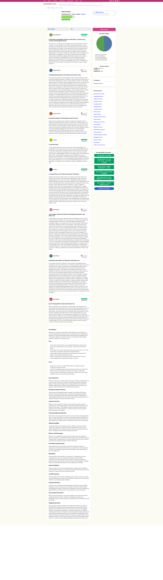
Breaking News (62, 0)
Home (45, 0)
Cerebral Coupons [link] (98, 132)
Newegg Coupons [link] (97, 106)
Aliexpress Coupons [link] (98, 98)
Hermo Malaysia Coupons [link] (99, 129)
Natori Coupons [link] (97, 111)
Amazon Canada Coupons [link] (99, 144)
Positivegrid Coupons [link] (98, 96)
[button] (104, 155)
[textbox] (80, 4)
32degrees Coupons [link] (98, 127)
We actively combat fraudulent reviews (104, 167)
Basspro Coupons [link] (98, 139)
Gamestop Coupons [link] (98, 109)
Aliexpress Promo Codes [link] (99, 93)
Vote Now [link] (83, 14)
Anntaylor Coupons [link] (98, 101)
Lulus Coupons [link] (97, 124)
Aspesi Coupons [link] (97, 114)
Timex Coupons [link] (97, 119)
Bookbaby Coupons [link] (98, 137)
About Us (49, 0)
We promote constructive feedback (104, 172)
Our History (55, 0)
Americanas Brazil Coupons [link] (100, 116)
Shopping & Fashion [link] (54, 7)
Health (76, 0)
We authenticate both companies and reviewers (104, 178)
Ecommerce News (70, 0)
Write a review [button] (104, 29)
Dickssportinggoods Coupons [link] (100, 134)
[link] (53, 17)
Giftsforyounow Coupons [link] (99, 121)
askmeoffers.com (49, 4)
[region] (109, 20)
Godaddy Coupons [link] (98, 104)
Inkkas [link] (61, 7)
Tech (81, 0)
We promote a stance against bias (104, 183)
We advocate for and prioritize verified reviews (104, 161)
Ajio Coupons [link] (97, 142)
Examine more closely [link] (104, 188)
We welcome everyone (104, 155)
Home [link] (48, 7)
